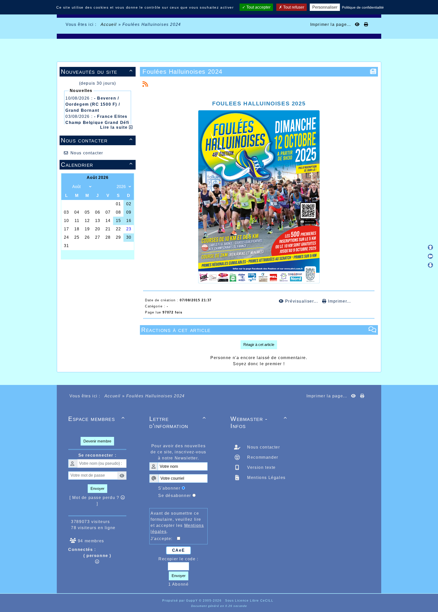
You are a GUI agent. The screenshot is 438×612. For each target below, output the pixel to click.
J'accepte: (164, 538)
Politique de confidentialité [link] (363, 7)
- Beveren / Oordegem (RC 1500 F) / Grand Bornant (92, 104)
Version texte (261, 467)
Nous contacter (97, 140)
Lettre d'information (177, 422)
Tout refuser (293, 7)
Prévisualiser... (301, 301)
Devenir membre (97, 441)
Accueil (108, 24)
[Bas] (430, 265)
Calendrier (97, 164)
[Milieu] (430, 256)
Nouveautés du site (97, 71)
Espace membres (96, 418)
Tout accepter (257, 7)
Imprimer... (339, 301)
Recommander (262, 457)
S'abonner (169, 488)
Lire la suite (114, 127)
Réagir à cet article (258, 344)
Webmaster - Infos (258, 422)
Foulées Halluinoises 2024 (182, 71)
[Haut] (430, 247)
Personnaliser (324, 7)
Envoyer (97, 488)
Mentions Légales (266, 477)
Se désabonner (174, 495)
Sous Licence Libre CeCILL (250, 600)
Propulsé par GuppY (180, 600)
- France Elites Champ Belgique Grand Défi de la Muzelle (97, 122)
